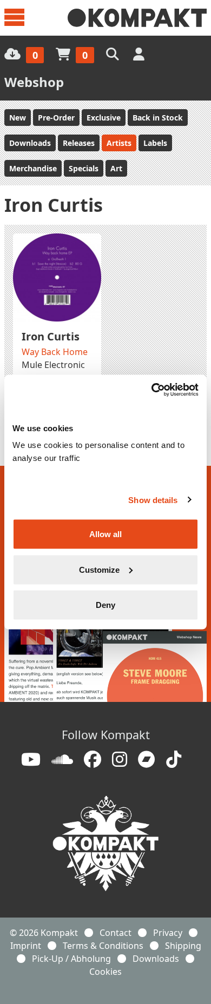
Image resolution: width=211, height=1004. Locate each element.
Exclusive (104, 117)
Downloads (30, 143)
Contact (115, 933)
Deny (105, 605)
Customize (99, 569)
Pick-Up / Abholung (71, 959)
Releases (79, 143)
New (17, 117)
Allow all (105, 534)
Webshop (34, 82)
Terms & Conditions (103, 946)
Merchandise (33, 168)
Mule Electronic (53, 365)
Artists (119, 143)
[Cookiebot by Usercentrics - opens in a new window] (152, 390)
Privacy (167, 933)
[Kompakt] (137, 18)
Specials (83, 168)
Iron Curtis (51, 336)
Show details (152, 499)
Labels (155, 143)
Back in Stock (158, 117)
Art (116, 168)
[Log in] (140, 54)
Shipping (183, 946)
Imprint (25, 946)
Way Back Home (55, 352)
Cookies (105, 972)
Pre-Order (56, 117)
